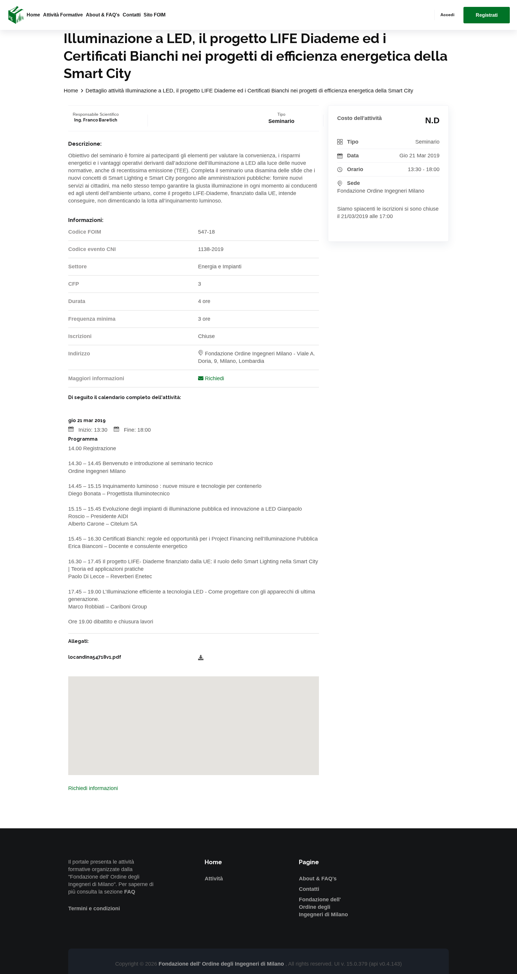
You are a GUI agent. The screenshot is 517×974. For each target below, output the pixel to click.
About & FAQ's (103, 14)
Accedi (447, 14)
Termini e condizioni (94, 908)
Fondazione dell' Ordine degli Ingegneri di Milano (323, 907)
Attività (214, 879)
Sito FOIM (154, 14)
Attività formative (63, 14)
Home (33, 14)
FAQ (129, 892)
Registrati (487, 15)
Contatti (132, 14)
